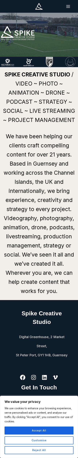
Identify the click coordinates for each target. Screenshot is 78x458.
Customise (39, 440)
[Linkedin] (44, 377)
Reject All (39, 450)
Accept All (39, 430)
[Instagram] (33, 377)
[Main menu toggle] (68, 6)
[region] (39, 427)
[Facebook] (22, 377)
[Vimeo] (55, 377)
